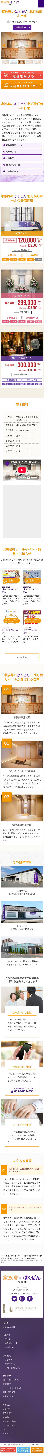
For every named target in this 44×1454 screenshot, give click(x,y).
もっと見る (22, 657)
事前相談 (6, 1405)
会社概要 (6, 1429)
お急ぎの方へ (8, 1376)
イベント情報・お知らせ (12, 1388)
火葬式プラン (10, 1360)
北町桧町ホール (11, 1343)
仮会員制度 (7, 1413)
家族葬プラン (10, 1364)
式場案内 (6, 1335)
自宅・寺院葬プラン (13, 1368)
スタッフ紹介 (8, 1396)
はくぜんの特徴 (9, 1327)
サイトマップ (8, 1433)
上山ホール (9, 1347)
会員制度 (6, 1409)
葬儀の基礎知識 (9, 1392)
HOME (5, 1323)
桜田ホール (9, 1339)
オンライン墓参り (10, 1421)
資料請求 (6, 1417)
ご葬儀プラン (8, 1356)
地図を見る (21, 27)
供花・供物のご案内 (10, 1380)
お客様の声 (7, 1384)
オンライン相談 (9, 1425)
